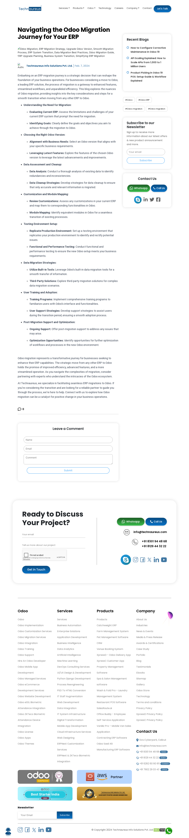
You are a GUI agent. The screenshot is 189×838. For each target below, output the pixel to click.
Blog (138, 661)
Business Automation (69, 625)
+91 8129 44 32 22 (154, 546)
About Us (141, 619)
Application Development (72, 637)
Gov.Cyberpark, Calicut (152, 740)
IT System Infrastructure (71, 714)
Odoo (90, 8)
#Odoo (129, 100)
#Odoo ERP (144, 100)
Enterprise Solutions (68, 631)
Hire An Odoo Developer (32, 661)
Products (78, 8)
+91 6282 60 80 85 (154, 763)
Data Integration (66, 708)
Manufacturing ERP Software (113, 749)
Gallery (140, 684)
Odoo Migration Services (32, 637)
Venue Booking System (110, 649)
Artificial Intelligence (69, 655)
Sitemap (141, 678)
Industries (142, 625)
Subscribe (146, 160)
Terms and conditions (148, 702)
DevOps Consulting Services (73, 666)
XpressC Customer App (110, 661)
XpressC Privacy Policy (149, 720)
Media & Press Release (149, 637)
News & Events (144, 631)
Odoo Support (26, 655)
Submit (68, 470)
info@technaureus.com (153, 745)
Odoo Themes (26, 743)
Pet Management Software (112, 637)
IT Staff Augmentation (70, 696)
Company (132, 8)
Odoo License (25, 732)
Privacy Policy (144, 708)
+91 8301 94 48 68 (154, 541)
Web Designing (65, 737)
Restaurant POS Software (111, 702)
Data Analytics (65, 649)
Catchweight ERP (107, 625)
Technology (105, 8)
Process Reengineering (70, 684)
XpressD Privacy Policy (149, 714)
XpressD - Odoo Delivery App (114, 655)
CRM (99, 643)
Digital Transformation (70, 720)
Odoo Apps (24, 737)
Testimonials (143, 666)
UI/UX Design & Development (74, 672)
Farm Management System (113, 631)
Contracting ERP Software (112, 737)
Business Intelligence (69, 643)
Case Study (142, 649)
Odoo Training (26, 649)
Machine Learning (67, 661)
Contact (147, 8)
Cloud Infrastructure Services (74, 732)
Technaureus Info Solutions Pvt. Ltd (133, 829)
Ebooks (140, 672)
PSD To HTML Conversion (71, 690)
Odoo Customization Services (35, 631)
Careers (118, 8)
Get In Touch (36, 570)
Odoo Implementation (31, 625)
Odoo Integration (28, 643)
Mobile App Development (72, 726)
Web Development (68, 702)
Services (63, 8)
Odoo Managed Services (32, 678)
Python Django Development (74, 678)
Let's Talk (162, 8)
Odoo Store (143, 690)
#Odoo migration (133, 108)
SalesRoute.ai (104, 708)
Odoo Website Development (34, 696)
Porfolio (140, 655)
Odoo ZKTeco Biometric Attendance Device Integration (31, 720)
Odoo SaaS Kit (105, 743)
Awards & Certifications (150, 643)
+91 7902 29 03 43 (153, 769)
